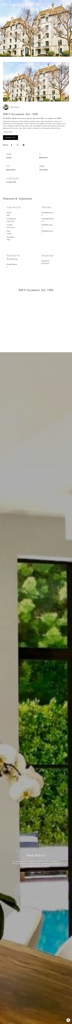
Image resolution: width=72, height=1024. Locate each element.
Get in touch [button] (36, 872)
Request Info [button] (10, 137)
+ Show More (8, 132)
